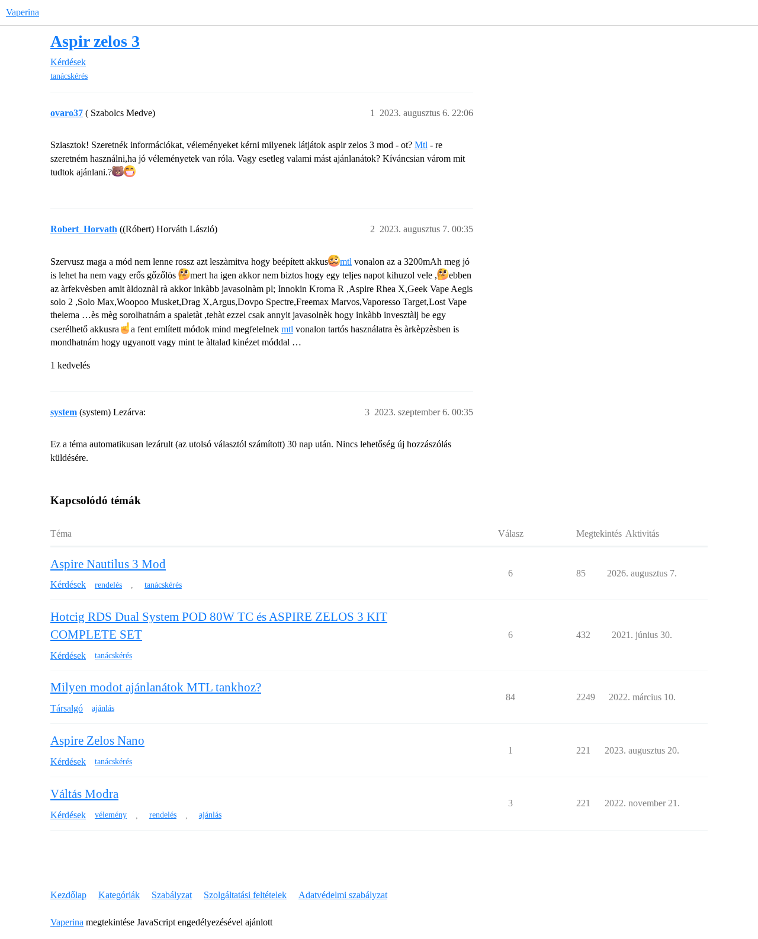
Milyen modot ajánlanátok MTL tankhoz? (155, 687)
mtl (346, 262)
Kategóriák (119, 895)
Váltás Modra (84, 794)
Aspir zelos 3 (95, 41)
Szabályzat (172, 895)
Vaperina (22, 12)
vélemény (111, 814)
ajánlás (103, 708)
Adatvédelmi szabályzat (342, 895)
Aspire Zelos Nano (97, 740)
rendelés (108, 585)
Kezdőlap (68, 895)
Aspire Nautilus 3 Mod (108, 564)
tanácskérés (69, 76)
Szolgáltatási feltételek (245, 895)
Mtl (421, 145)
